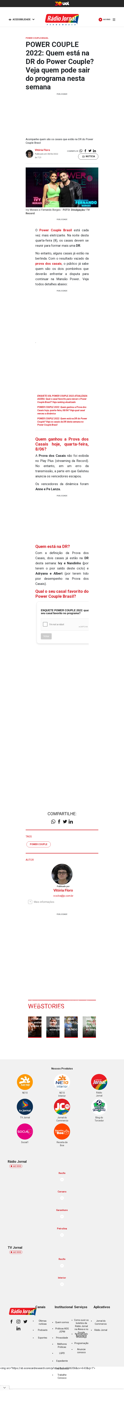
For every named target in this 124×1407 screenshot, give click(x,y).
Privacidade (62, 1337)
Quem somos (62, 1322)
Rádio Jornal (100, 1330)
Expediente (62, 1361)
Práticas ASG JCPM (62, 1330)
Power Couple (38, 844)
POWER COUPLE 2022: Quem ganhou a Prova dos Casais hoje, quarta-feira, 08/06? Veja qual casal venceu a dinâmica (61, 410)
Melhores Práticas (62, 1345)
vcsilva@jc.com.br (63, 895)
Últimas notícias (43, 1322)
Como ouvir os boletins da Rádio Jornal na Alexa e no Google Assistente (81, 1328)
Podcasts (42, 1330)
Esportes (42, 1337)
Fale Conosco (62, 1368)
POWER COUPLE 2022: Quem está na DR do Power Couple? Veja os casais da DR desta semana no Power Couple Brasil (62, 421)
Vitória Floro (42, 150)
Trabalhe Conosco (62, 1376)
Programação (81, 1343)
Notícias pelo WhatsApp (81, 1335)
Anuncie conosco (81, 1351)
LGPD (62, 1353)
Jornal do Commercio (101, 1322)
